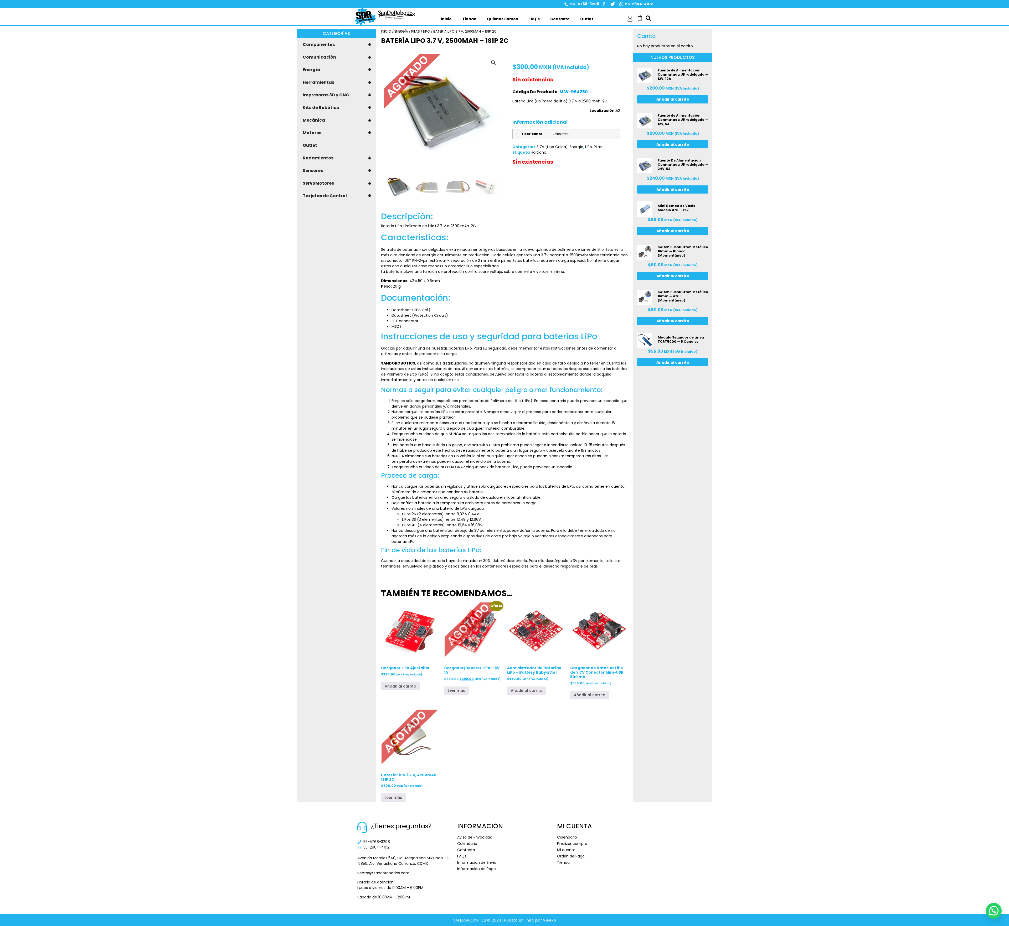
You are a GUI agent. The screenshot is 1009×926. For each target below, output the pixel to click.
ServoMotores (337, 183)
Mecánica (337, 120)
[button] (493, 62)
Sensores (337, 170)
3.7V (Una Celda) (552, 146)
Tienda (469, 19)
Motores (337, 133)
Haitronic (539, 152)
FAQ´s (534, 19)
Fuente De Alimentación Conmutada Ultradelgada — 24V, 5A (683, 164)
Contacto (560, 19)
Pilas (415, 31)
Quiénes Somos (502, 19)
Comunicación (337, 57)
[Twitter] (612, 4)
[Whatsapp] (621, 4)
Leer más (456, 690)
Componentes (337, 44)
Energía (337, 70)
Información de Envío (476, 862)
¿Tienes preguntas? (400, 826)
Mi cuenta (566, 849)
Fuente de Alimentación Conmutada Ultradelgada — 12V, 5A (683, 119)
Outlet (586, 19)
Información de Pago (476, 868)
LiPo (426, 31)
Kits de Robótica (337, 107)
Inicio (446, 19)
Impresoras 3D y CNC (337, 95)
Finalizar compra (572, 843)
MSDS (396, 326)
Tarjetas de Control (337, 196)
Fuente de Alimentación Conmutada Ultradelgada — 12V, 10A (683, 74)
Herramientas (337, 82)
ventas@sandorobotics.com (383, 873)
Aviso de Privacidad (474, 837)
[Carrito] (639, 17)
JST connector (405, 321)
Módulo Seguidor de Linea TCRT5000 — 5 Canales (681, 339)
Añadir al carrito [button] (400, 686)
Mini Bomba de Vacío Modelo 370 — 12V (677, 208)
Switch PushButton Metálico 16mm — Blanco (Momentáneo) (683, 251)
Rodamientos (337, 158)
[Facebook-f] (604, 4)
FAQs (461, 856)
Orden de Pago (571, 856)
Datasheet (401, 310)
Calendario (467, 843)
